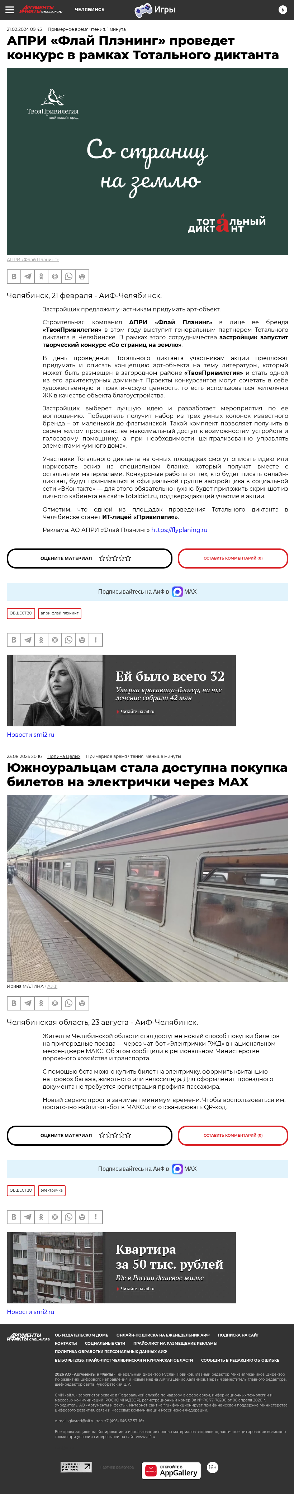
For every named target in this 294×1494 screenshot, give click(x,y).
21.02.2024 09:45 (24, 29)
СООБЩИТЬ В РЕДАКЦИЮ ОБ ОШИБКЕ (240, 1360)
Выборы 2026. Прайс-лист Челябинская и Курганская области (124, 1360)
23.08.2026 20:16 (24, 756)
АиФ (52, 986)
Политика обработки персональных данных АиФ (111, 1351)
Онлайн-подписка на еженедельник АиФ (163, 1335)
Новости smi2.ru (30, 734)
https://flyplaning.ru (179, 530)
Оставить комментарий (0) (233, 558)
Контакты (66, 1343)
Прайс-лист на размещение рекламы (175, 1343)
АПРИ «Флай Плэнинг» (33, 259)
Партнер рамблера (117, 1467)
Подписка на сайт (238, 1335)
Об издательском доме (81, 1335)
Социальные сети (105, 1343)
